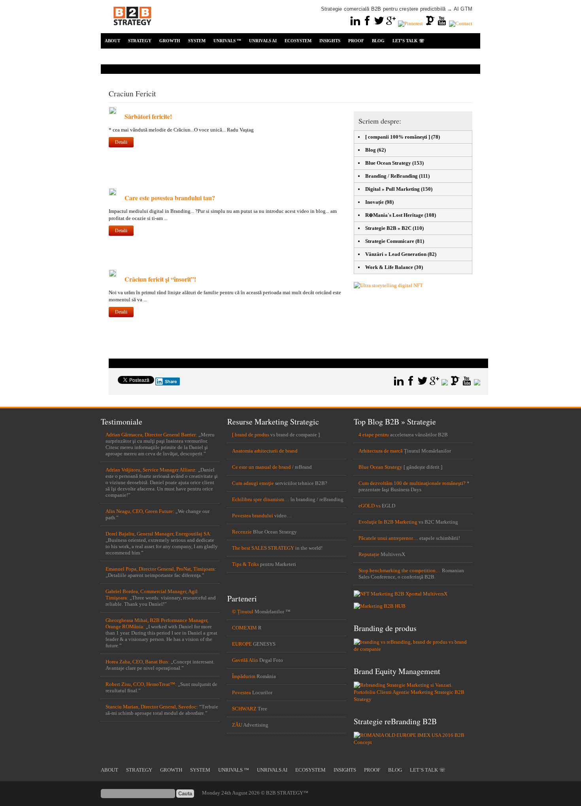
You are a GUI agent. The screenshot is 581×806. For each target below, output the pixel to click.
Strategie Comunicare (389, 241)
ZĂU (237, 725)
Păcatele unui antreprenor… (388, 538)
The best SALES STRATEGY (263, 548)
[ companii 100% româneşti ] (397, 137)
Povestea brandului (252, 516)
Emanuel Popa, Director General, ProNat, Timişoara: (161, 569)
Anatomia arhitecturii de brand (265, 451)
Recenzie (242, 532)
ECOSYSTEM (298, 40)
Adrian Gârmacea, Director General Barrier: (151, 435)
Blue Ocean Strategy (388, 163)
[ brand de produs (250, 435)
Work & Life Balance (389, 267)
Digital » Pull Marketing (392, 189)
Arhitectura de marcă (380, 451)
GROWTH (169, 40)
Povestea (241, 692)
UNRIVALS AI (263, 40)
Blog (370, 150)
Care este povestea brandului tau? (169, 197)
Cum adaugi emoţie (253, 483)
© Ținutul (242, 611)
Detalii (121, 142)
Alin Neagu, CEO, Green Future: (140, 511)
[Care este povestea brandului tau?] (113, 194)
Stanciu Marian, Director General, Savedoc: (152, 707)
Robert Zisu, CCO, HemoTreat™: (141, 684)
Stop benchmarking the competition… (399, 570)
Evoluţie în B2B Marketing (387, 522)
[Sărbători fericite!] (113, 113)
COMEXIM (244, 628)
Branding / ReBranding (391, 176)
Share (171, 381)
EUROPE (242, 644)
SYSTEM (197, 40)
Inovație (374, 202)
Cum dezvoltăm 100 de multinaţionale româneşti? (412, 483)
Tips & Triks (245, 564)
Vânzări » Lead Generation (395, 254)
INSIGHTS (329, 40)
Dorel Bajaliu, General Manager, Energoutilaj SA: (158, 534)
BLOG (378, 40)
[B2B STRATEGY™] (132, 30)
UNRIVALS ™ (227, 40)
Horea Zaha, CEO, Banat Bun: (138, 662)
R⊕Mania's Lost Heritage (394, 215)
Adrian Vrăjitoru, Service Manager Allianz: (151, 470)
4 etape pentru (373, 435)
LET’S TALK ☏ (408, 40)
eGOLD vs (369, 506)
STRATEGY (139, 40)
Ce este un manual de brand (261, 467)
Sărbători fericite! (148, 116)
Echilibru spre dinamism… (260, 499)
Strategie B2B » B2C (388, 228)
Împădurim (243, 676)
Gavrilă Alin (245, 660)
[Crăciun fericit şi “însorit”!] (113, 275)
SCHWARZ (244, 709)
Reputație (368, 554)
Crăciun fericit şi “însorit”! (160, 279)
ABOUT (112, 40)
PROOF (356, 40)
